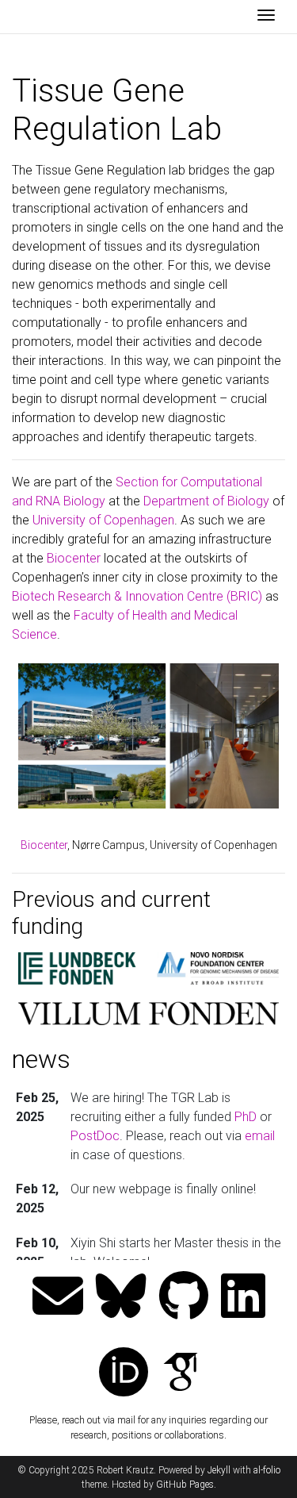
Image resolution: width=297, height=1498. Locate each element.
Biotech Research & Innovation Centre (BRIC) (137, 596)
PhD (245, 1116)
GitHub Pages (185, 1484)
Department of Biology (206, 501)
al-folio (266, 1470)
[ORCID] (123, 1374)
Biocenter (74, 558)
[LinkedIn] (243, 1297)
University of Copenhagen (103, 520)
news (41, 1059)
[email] (57, 1297)
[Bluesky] (121, 1297)
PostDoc (95, 1135)
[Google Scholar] (181, 1374)
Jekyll (219, 1470)
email (260, 1135)
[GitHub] (183, 1297)
